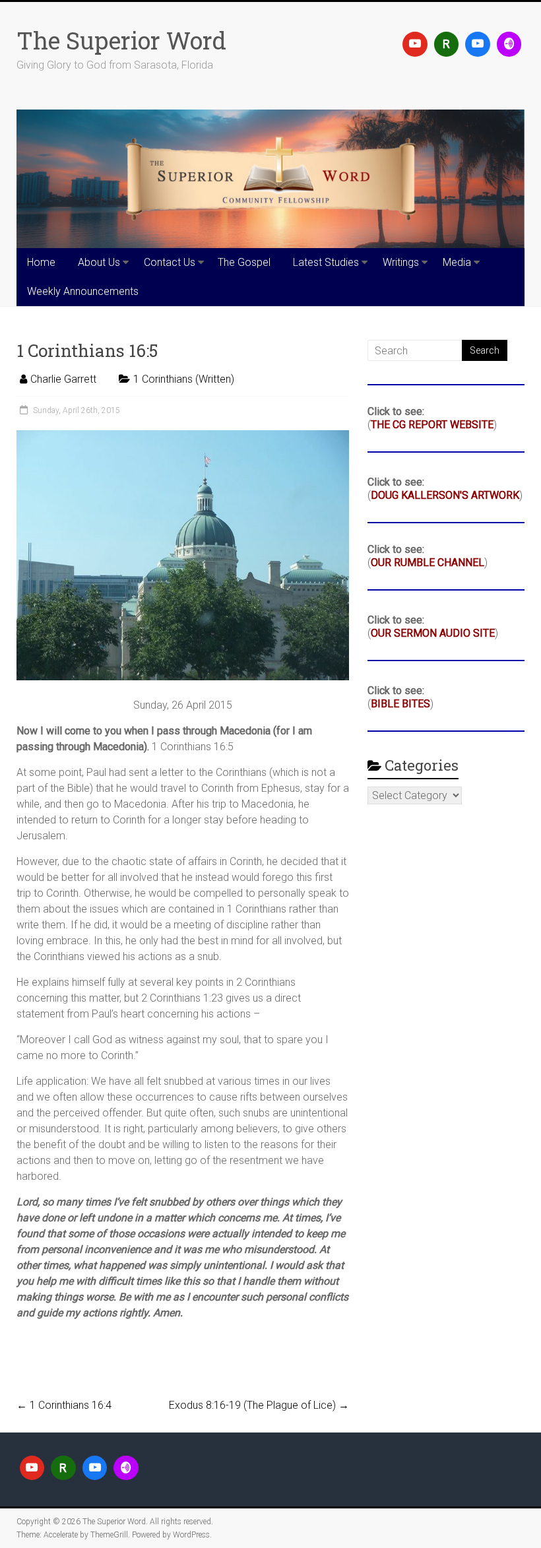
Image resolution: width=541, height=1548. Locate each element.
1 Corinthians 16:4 (63, 1405)
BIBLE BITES (400, 703)
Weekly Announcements (83, 291)
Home (41, 262)
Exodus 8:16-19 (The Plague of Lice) (259, 1405)
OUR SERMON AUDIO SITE (433, 633)
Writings (401, 262)
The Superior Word (121, 40)
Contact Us (169, 262)
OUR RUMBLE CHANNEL (427, 562)
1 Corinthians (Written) (183, 379)
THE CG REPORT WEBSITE (432, 424)
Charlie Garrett (63, 379)
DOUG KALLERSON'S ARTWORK (445, 495)
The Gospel (244, 262)
